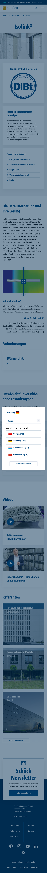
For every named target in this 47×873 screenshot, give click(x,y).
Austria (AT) (18, 434)
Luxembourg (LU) (21, 447)
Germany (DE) (19, 441)
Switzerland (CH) (20, 454)
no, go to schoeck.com (23, 464)
